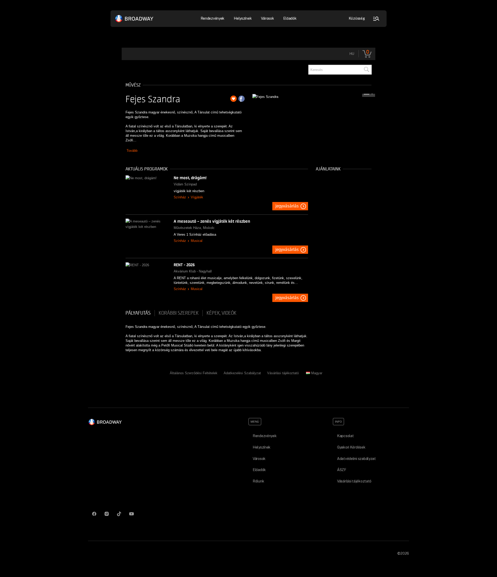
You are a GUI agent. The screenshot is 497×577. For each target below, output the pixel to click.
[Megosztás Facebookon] (241, 99)
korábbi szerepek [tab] (179, 313)
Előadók (289, 18)
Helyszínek (243, 18)
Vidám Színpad (185, 184)
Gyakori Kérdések (351, 447)
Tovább (132, 151)
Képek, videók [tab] (221, 313)
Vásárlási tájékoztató (283, 373)
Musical (196, 241)
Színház (180, 197)
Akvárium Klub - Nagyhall (193, 271)
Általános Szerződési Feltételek (193, 373)
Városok (267, 18)
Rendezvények (265, 436)
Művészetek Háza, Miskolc (194, 228)
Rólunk (258, 481)
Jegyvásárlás (287, 206)
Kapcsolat (345, 436)
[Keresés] (366, 70)
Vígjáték (197, 197)
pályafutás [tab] (138, 313)
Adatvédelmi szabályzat (356, 459)
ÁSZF (341, 470)
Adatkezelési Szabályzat (242, 373)
